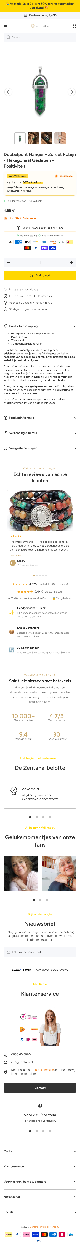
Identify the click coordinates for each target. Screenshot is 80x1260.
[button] (74, 26)
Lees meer (16, 555)
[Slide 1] (30, 817)
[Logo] (40, 26)
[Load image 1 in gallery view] (20, 138)
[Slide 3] (43, 817)
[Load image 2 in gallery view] (33, 138)
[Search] (7, 37)
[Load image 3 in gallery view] (46, 138)
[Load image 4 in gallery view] (60, 138)
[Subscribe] (71, 952)
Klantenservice (40, 993)
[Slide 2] (37, 817)
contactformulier (43, 1070)
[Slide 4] (50, 817)
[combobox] (40, 37)
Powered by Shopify (49, 1226)
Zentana (34, 1226)
